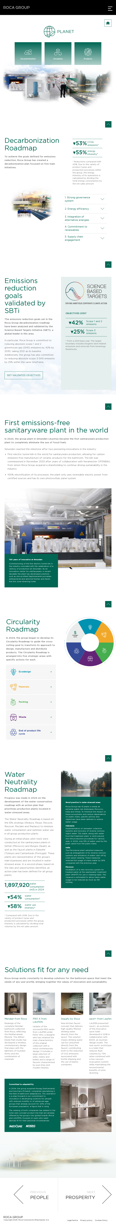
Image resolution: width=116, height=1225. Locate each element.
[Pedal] (104, 635)
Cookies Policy (101, 1220)
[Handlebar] (104, 651)
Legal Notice (72, 1220)
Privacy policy (86, 1220)
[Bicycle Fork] (90, 658)
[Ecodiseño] (90, 627)
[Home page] (16, 7)
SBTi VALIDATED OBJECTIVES (23, 375)
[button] (31, 672)
